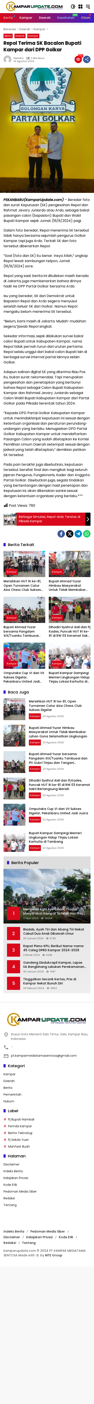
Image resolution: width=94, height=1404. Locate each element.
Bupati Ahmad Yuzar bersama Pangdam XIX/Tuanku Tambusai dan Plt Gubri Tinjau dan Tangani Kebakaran (22, 631)
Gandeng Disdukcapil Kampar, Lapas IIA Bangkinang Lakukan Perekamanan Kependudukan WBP (53, 965)
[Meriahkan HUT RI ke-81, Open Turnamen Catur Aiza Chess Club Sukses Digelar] (24, 564)
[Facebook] (61, 534)
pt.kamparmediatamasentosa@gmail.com (44, 1055)
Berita (8, 36)
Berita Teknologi (20, 1133)
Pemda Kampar (20, 1126)
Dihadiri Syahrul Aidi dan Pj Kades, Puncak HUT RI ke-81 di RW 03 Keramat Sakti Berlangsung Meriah (69, 631)
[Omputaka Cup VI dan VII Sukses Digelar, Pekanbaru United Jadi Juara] (24, 656)
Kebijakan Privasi (15, 1178)
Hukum (8, 1101)
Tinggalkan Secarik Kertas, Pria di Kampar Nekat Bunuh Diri (49, 981)
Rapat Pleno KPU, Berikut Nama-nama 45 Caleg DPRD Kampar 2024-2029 (53, 948)
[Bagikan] (87, 59)
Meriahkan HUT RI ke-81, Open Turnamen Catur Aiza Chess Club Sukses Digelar (22, 585)
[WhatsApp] (87, 534)
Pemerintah (12, 1094)
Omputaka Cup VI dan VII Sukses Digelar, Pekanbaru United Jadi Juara (23, 677)
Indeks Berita (13, 1171)
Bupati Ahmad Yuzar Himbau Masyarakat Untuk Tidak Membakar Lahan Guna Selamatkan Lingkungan (68, 585)
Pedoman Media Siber (20, 1191)
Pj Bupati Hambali (21, 1119)
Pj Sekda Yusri (18, 1140)
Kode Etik (10, 1185)
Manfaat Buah (19, 1146)
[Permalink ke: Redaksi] (8, 59)
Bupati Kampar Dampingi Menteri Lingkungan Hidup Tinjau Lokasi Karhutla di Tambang (69, 677)
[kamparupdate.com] (34, 6)
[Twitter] (69, 534)
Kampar (33, 36)
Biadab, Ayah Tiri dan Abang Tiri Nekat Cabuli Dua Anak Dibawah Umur (53, 931)
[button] (73, 6)
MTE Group (53, 1255)
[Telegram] (78, 534)
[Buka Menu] (80, 6)
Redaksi (19, 58)
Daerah (20, 36)
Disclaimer (11, 1164)
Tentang (10, 1205)
